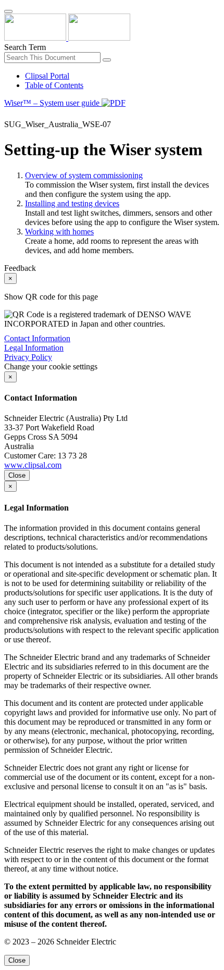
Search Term (25, 47)
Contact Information (37, 338)
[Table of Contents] (8, 114)
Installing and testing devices (72, 203)
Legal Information (34, 347)
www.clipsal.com (32, 465)
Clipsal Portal (47, 75)
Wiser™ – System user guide (53, 102)
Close (17, 475)
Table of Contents (54, 85)
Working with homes (59, 231)
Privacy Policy (28, 357)
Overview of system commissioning (84, 175)
